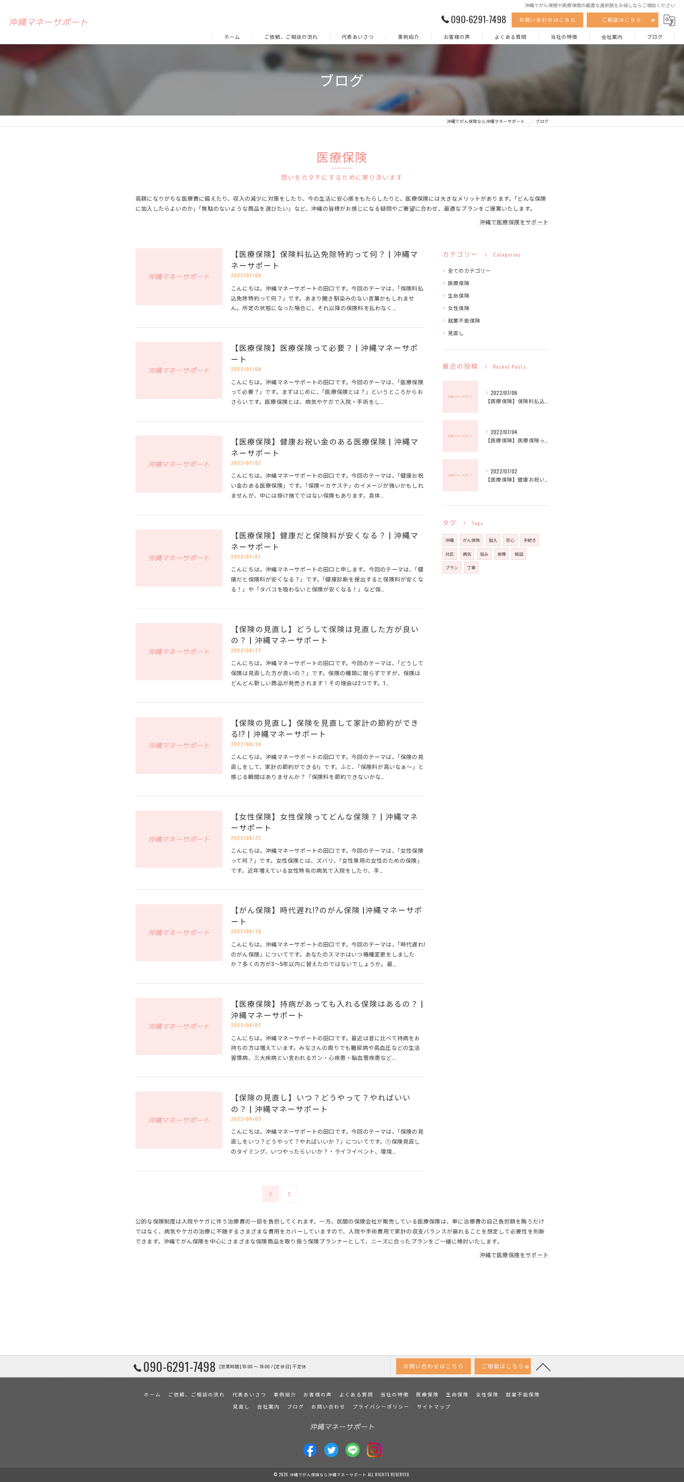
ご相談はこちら (622, 19)
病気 (467, 554)
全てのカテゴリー (469, 270)
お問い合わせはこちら (547, 19)
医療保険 (459, 283)
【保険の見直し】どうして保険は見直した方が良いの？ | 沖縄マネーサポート (325, 634)
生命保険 (459, 295)
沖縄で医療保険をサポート (514, 222)
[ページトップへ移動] (543, 1366)
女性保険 (459, 308)
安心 (510, 540)
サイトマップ (434, 1406)
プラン (451, 567)
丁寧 (471, 567)
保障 (501, 554)
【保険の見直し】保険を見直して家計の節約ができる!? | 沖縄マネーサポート (325, 728)
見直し (456, 333)
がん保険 (471, 540)
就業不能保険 (464, 320)
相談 (518, 554)
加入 (493, 540)
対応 (449, 554)
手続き (530, 540)
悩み (484, 554)
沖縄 (449, 540)
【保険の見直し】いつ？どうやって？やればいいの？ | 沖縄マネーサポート (321, 1103)
